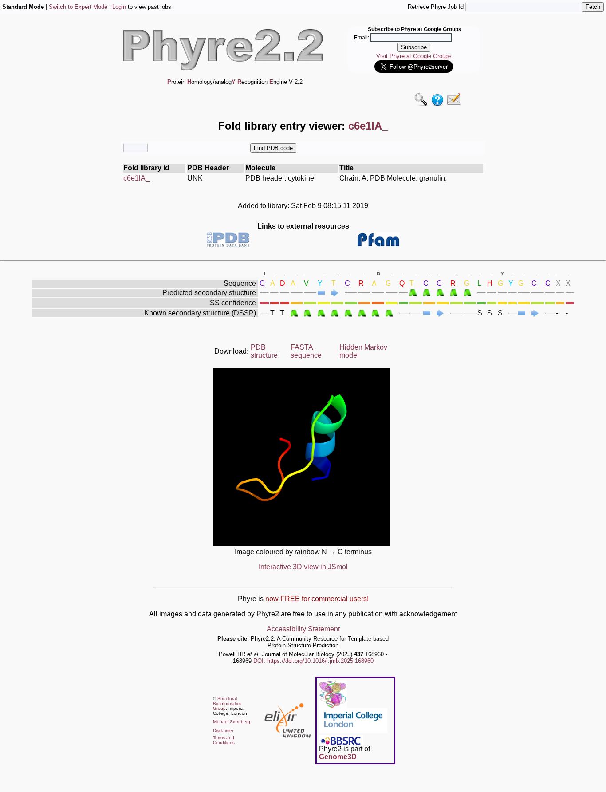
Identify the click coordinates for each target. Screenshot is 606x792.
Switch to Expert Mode (78, 7)
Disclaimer (223, 730)
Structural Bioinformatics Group (227, 703)
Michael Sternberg (231, 721)
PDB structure (264, 351)
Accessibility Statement (303, 629)
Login (119, 7)
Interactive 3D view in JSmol (303, 567)
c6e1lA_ (136, 178)
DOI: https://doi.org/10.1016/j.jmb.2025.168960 (313, 661)
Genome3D (338, 756)
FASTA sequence (306, 351)
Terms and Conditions (224, 740)
